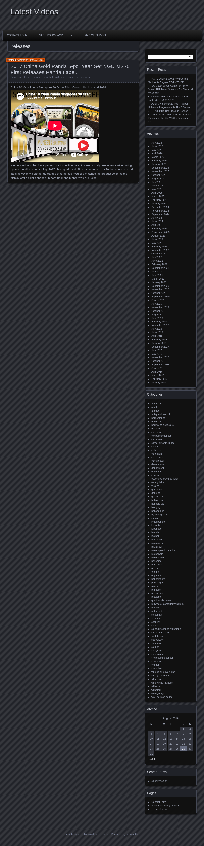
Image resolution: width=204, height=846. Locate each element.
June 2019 (157, 318)
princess (156, 589)
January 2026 (158, 164)
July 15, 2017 (36, 60)
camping (156, 432)
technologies (158, 654)
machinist (156, 539)
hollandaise (157, 511)
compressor (157, 460)
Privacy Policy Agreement (54, 35)
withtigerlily (157, 693)
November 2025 (160, 171)
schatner (156, 618)
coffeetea (156, 450)
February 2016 (159, 379)
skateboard (157, 636)
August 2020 (158, 300)
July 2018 (156, 328)
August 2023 (158, 235)
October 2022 (158, 253)
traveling (156, 661)
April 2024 (157, 225)
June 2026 (157, 146)
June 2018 (157, 332)
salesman (156, 614)
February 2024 (159, 228)
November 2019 (160, 307)
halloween (157, 500)
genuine (155, 493)
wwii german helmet (162, 697)
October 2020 (158, 293)
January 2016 (158, 382)
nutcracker (157, 564)
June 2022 (157, 260)
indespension (158, 521)
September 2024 (160, 214)
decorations (157, 464)
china (45, 77)
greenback (157, 496)
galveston (156, 489)
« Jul (152, 759)
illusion (155, 518)
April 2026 (157, 153)
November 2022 (160, 250)
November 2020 (160, 289)
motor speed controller (163, 550)
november (156, 561)
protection (156, 596)
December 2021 (160, 268)
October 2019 (158, 311)
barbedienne (158, 418)
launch (155, 532)
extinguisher (158, 482)
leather (155, 536)
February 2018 (159, 339)
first (51, 77)
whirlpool (156, 679)
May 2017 (156, 354)
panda (70, 77)
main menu (157, 543)
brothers (155, 428)
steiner (155, 647)
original (155, 571)
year (87, 77)
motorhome (157, 557)
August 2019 (158, 314)
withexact (156, 686)
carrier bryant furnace (163, 443)
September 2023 (160, 232)
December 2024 (160, 207)
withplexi (156, 690)
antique (155, 410)
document (156, 471)
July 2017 (156, 350)
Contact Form (17, 35)
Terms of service (94, 35)
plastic (154, 586)
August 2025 (158, 178)
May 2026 (156, 150)
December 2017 (160, 346)
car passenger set (161, 435)
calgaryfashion (159, 781)
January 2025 (158, 203)
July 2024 (156, 218)
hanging (155, 507)
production (157, 593)
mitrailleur (156, 546)
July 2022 (156, 257)
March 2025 (157, 196)
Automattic (132, 834)
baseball (156, 421)
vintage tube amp (160, 675)
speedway (157, 639)
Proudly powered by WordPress (82, 834)
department (157, 468)
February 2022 (159, 264)
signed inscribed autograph (166, 629)
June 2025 (157, 185)
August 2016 (158, 368)
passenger (157, 582)
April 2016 (157, 371)
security (155, 622)
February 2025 (159, 200)
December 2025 (160, 167)
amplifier (156, 407)
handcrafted (157, 503)
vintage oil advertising (163, 672)
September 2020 (160, 296)
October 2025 (158, 175)
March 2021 (157, 278)
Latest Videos (34, 11)
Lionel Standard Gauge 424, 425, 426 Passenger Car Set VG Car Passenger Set (170, 118)
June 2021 (157, 275)
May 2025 (156, 189)
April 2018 (157, 336)
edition (155, 475)
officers (155, 568)
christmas (156, 446)
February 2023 (159, 246)
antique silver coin (161, 414)
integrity (155, 525)
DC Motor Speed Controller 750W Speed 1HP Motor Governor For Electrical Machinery (170, 89)
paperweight (158, 579)
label (62, 77)
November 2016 (160, 357)
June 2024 (157, 221)
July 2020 (156, 303)
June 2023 (157, 239)
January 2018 (158, 343)
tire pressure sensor (162, 657)
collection (156, 453)
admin (21, 60)
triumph (155, 664)
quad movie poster (161, 600)
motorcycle (157, 554)
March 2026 (157, 157)
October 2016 (158, 361)
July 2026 (156, 142)
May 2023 (156, 243)
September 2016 (160, 364)
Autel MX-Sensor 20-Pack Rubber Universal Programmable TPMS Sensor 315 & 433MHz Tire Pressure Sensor (169, 107)
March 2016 (157, 375)
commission (157, 457)
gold (56, 77)
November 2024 (160, 210)
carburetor (157, 439)
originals (156, 575)
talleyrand (156, 650)
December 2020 (160, 286)
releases (26, 77)
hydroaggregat (159, 514)
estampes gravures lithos (164, 478)
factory (155, 486)
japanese (156, 528)
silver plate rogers (161, 632)
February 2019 (159, 321)
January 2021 (158, 282)
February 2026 (159, 160)
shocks (155, 625)
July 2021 (156, 271)
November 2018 (160, 325)
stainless (156, 643)
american (156, 403)
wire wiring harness (162, 682)
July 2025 (156, 182)
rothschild (156, 611)
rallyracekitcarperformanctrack (167, 604)
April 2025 (157, 192)
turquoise (156, 668)
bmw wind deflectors (162, 425)
